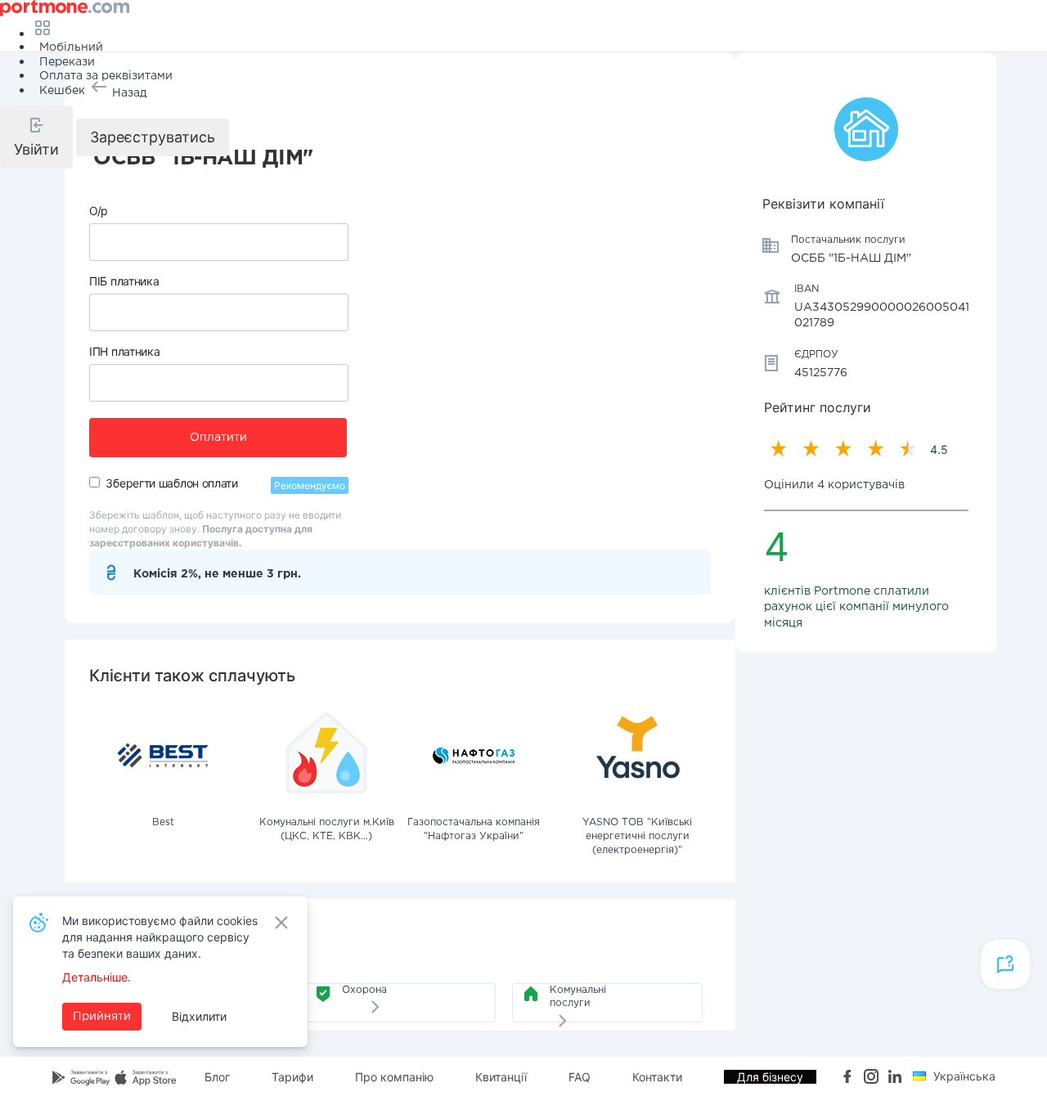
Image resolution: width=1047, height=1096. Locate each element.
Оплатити (218, 437)
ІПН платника (124, 351)
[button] (36, 137)
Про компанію (394, 1077)
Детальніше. (96, 977)
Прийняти (102, 1017)
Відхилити (199, 1016)
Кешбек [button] (62, 91)
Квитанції (501, 1077)
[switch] (94, 482)
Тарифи (292, 1077)
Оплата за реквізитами (106, 76)
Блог (217, 1077)
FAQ (579, 1077)
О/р (98, 211)
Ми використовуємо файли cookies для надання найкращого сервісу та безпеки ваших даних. (160, 937)
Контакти (657, 1077)
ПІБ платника (124, 281)
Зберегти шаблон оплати (171, 483)
